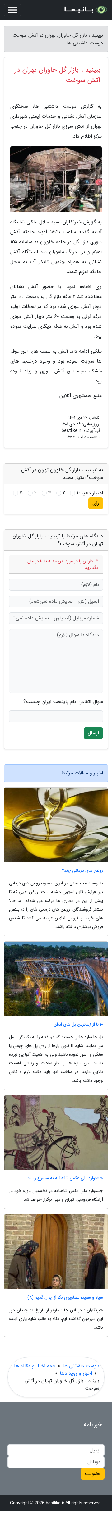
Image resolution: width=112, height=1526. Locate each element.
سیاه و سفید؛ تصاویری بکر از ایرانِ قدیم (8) (65, 1297)
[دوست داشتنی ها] (85, 9)
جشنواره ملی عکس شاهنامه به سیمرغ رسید (65, 1178)
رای (95, 503)
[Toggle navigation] (12, 10)
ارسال (93, 733)
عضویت (92, 1474)
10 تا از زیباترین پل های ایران (78, 1024)
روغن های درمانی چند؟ (82, 870)
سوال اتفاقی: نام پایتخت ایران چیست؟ (63, 702)
